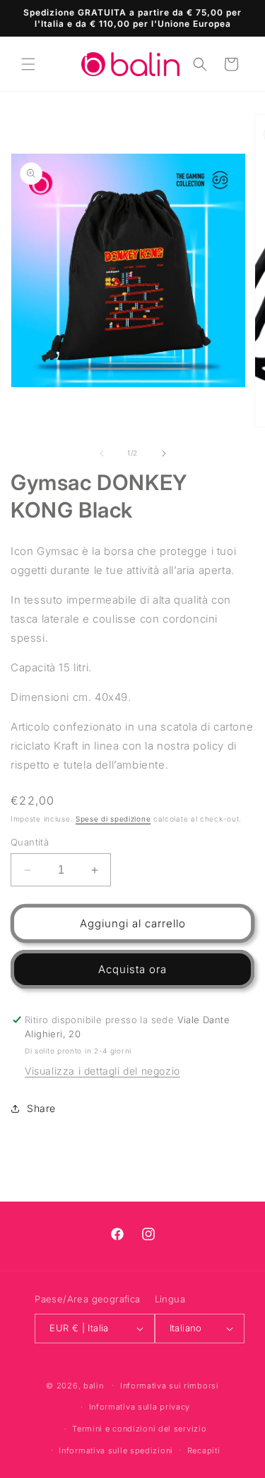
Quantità (30, 842)
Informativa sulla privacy (140, 1407)
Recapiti (203, 1450)
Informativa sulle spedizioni (116, 1450)
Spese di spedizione (113, 818)
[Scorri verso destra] (163, 453)
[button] (28, 64)
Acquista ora (132, 969)
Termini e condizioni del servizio (139, 1429)
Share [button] (41, 1108)
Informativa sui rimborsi (169, 1386)
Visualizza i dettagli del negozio (102, 1071)
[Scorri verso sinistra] (101, 453)
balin (93, 1385)
